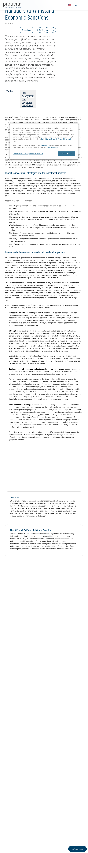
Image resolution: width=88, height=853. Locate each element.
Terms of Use (45, 145)
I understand (67, 154)
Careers (9, 840)
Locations (24, 834)
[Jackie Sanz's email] (70, 686)
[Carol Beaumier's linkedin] (75, 636)
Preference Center (28, 840)
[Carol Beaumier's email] (70, 636)
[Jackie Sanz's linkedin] (75, 686)
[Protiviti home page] (17, 806)
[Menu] (83, 5)
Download (26, 30)
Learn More (57, 477)
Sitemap (23, 847)
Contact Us (10, 847)
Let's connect (77, 849)
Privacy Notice (53, 147)
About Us (9, 834)
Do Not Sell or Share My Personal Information (56, 139)
